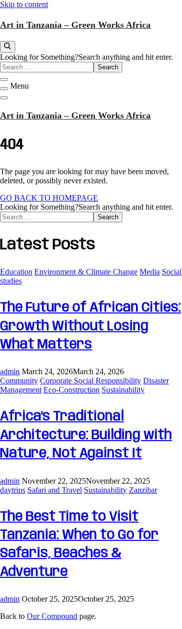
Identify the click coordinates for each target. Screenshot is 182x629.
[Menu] (4, 88)
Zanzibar (143, 490)
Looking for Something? (39, 57)
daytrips (12, 490)
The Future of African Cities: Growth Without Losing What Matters (90, 326)
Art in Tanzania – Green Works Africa (75, 25)
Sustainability (123, 389)
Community (19, 380)
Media (150, 271)
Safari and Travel (54, 490)
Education (16, 271)
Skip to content (24, 4)
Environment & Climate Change (86, 271)
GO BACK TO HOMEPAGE (49, 197)
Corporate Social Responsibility (90, 380)
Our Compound (52, 616)
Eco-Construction (71, 389)
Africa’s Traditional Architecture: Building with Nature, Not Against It (86, 435)
